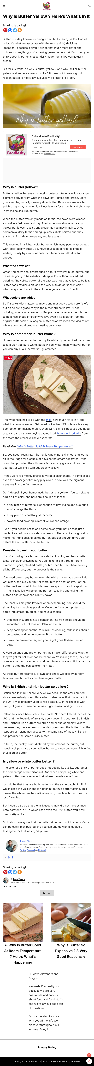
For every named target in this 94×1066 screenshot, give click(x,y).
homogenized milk (69, 433)
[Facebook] (10, 30)
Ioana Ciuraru (19, 879)
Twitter (23, 850)
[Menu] (4, 6)
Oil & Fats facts (9, 887)
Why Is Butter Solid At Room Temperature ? (45, 446)
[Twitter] (15, 30)
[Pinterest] (5, 30)
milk (49, 419)
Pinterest (42, 850)
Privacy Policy (47, 1047)
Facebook (31, 850)
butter (47, 893)
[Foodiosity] (46, 6)
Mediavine (75, 1061)
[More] (20, 30)
